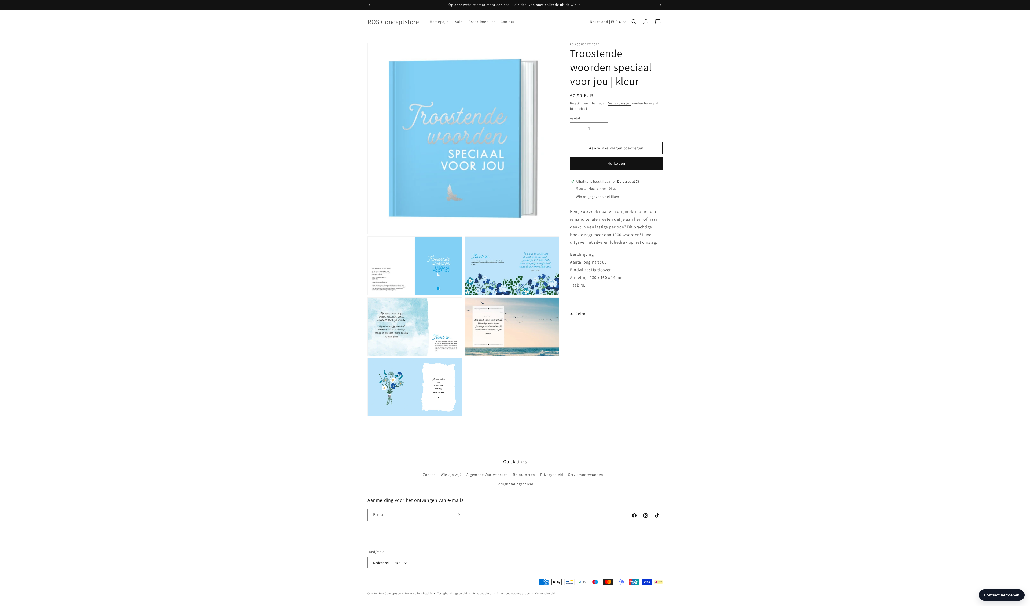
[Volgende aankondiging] (661, 5)
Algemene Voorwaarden (487, 474)
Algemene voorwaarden (513, 593)
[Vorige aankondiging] (369, 5)
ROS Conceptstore (391, 594)
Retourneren (524, 474)
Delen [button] (580, 313)
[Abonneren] (458, 515)
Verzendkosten (619, 103)
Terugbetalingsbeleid (515, 484)
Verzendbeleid (545, 593)
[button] (481, 21)
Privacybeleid (551, 474)
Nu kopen (616, 163)
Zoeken (429, 474)
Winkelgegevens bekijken (597, 196)
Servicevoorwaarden (585, 474)
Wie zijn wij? (451, 474)
